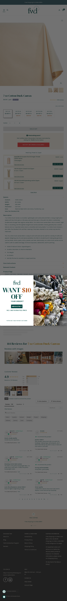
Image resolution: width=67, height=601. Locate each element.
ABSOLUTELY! (17, 306)
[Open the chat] (4, 597)
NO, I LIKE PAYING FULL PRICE (17, 310)
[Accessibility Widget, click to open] (4, 591)
